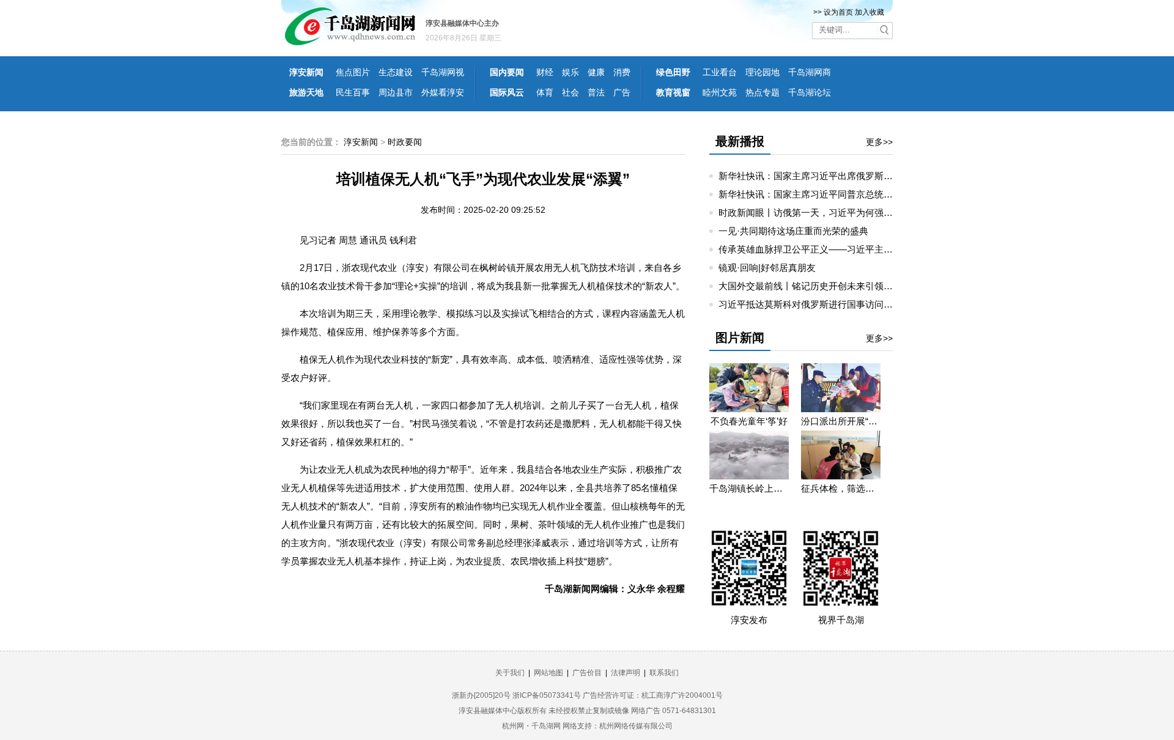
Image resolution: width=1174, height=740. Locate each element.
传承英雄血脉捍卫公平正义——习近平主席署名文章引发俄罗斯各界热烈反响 (874, 249)
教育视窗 (673, 92)
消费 (621, 72)
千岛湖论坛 (809, 92)
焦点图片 (353, 72)
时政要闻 (405, 142)
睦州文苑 (720, 92)
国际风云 (507, 92)
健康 (596, 72)
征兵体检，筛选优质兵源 (840, 488)
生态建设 (395, 72)
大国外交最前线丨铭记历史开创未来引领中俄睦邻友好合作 (837, 286)
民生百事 (353, 92)
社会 (570, 92)
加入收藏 (869, 12)
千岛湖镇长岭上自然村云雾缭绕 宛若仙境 (749, 488)
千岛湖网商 (809, 72)
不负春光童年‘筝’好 (749, 421)
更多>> (879, 142)
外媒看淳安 (442, 92)
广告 (621, 92)
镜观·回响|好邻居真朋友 (767, 267)
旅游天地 (306, 92)
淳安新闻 (306, 72)
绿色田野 (673, 72)
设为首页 (838, 12)
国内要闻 (507, 72)
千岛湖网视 (442, 72)
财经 (544, 72)
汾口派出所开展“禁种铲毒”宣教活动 (840, 421)
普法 (596, 92)
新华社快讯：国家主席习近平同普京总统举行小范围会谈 (833, 194)
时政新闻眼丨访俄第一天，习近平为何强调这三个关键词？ (837, 212)
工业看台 (720, 72)
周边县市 (395, 92)
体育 (544, 92)
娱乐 (570, 72)
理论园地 (762, 72)
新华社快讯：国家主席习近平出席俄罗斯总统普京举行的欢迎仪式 (851, 176)
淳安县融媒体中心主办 (462, 23)
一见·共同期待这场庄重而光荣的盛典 (793, 231)
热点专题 (762, 92)
